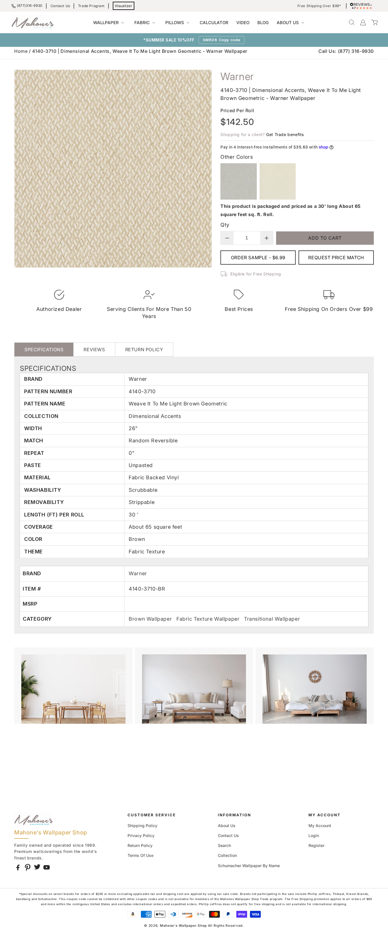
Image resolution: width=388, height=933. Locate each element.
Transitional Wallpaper (272, 619)
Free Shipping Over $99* (319, 6)
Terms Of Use (140, 855)
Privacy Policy (141, 835)
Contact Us (60, 6)
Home (21, 51)
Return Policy (140, 845)
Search (224, 845)
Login (313, 835)
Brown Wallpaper (151, 619)
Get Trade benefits (285, 134)
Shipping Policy (142, 825)
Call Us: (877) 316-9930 (346, 51)
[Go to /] (32, 22)
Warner (138, 573)
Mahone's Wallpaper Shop (183, 926)
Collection (227, 855)
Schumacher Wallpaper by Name (249, 865)
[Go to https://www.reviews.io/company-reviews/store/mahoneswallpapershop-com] (362, 6)
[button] (109, 23)
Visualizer (123, 6)
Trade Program (91, 6)
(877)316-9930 (30, 5)
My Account (319, 825)
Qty (224, 225)
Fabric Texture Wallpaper (208, 619)
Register (316, 845)
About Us (226, 825)
